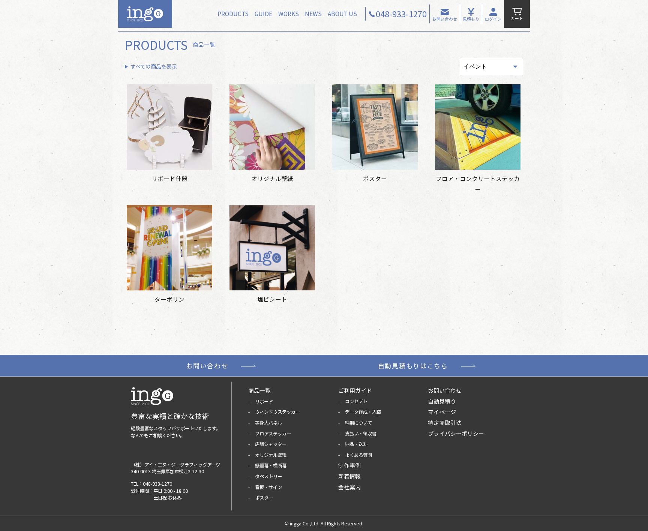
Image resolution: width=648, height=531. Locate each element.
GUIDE (263, 13)
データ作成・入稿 (363, 411)
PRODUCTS (233, 13)
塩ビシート (272, 299)
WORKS (288, 13)
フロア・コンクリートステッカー (478, 183)
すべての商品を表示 (153, 66)
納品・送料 (356, 444)
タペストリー (268, 476)
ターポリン (169, 299)
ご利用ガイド (355, 390)
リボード (264, 401)
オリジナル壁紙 (272, 178)
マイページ (442, 412)
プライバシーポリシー (456, 433)
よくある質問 (358, 455)
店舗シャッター (270, 444)
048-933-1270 (157, 483)
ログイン (493, 19)
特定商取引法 (445, 422)
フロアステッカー (273, 433)
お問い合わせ (444, 19)
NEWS (313, 13)
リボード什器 (170, 178)
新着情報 (349, 476)
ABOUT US (342, 13)
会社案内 (349, 487)
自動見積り (442, 401)
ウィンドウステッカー (277, 411)
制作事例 (349, 465)
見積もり (471, 19)
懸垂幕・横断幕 (270, 465)
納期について (358, 422)
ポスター (375, 178)
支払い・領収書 (360, 433)
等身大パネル (268, 422)
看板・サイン (268, 487)
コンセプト (356, 401)
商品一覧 (259, 390)
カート (517, 18)
